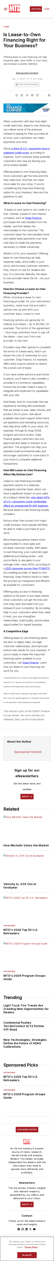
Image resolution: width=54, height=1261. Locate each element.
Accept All (27, 1255)
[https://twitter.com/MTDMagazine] (30, 1229)
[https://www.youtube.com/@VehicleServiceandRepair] (34, 1229)
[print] (49, 95)
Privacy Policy (31, 1247)
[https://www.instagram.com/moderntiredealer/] (22, 1229)
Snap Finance (33, 217)
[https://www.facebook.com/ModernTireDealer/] (18, 1229)
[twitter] (27, 95)
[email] (37, 95)
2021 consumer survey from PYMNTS (27, 568)
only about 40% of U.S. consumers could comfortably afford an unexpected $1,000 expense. (26, 501)
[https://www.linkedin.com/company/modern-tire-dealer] (26, 1229)
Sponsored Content (27, 73)
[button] (5, 9)
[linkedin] (21, 95)
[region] (27, 1249)
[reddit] (32, 95)
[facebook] (16, 95)
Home (6, 27)
